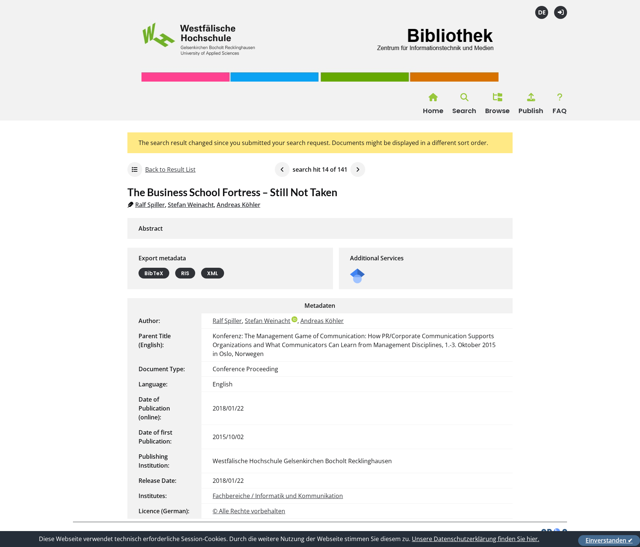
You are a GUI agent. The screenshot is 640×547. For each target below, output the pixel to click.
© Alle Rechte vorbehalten (249, 511)
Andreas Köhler (238, 205)
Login (560, 12)
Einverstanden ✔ (609, 540)
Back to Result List (170, 169)
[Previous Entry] (282, 169)
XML (212, 273)
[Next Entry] (357, 169)
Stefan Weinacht (191, 205)
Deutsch (541, 12)
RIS (185, 273)
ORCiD (294, 319)
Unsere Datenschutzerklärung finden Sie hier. (475, 539)
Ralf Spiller (150, 205)
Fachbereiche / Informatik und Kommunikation (278, 496)
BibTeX (153, 273)
